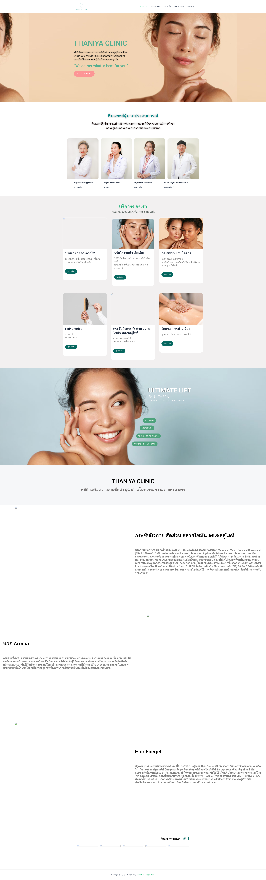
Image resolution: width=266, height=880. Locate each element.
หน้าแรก (143, 7)
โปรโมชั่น (167, 7)
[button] (149, 420)
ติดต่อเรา (190, 7)
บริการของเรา (155, 7)
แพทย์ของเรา (179, 7)
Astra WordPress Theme (146, 875)
